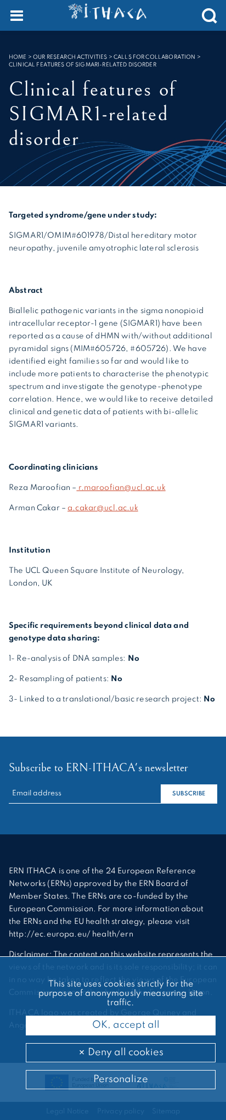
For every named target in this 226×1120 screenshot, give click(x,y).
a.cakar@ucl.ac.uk (102, 508)
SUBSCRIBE (188, 794)
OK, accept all (125, 1025)
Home (18, 57)
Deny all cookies (124, 1052)
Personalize (120, 1079)
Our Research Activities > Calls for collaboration (114, 57)
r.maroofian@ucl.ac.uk (120, 488)
